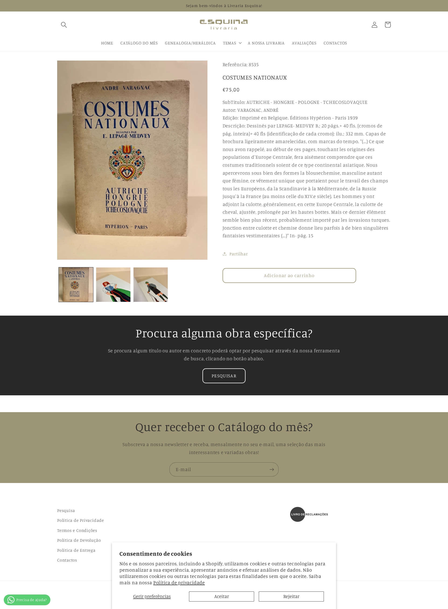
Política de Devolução (79, 540)
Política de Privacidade (80, 520)
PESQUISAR (224, 375)
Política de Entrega (76, 550)
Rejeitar (291, 596)
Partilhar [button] (238, 253)
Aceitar (221, 596)
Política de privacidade (179, 582)
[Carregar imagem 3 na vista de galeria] (150, 284)
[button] (63, 24)
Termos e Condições (77, 530)
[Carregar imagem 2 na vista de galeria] (113, 284)
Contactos (67, 559)
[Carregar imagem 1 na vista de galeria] (76, 284)
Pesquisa (66, 510)
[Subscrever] (271, 469)
